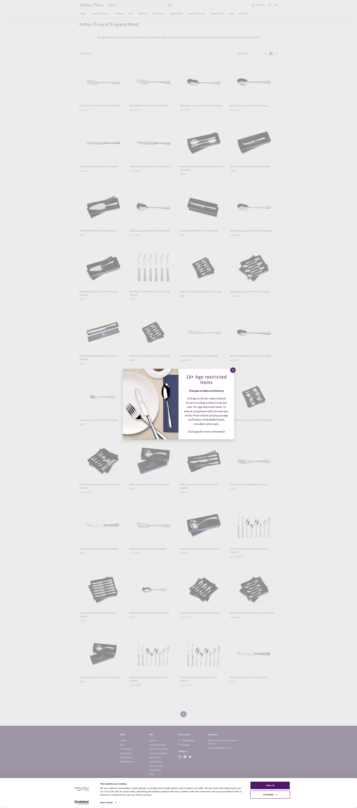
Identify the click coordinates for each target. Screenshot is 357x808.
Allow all (270, 785)
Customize (268, 794)
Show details (106, 802)
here (197, 431)
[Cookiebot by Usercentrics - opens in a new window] (81, 802)
